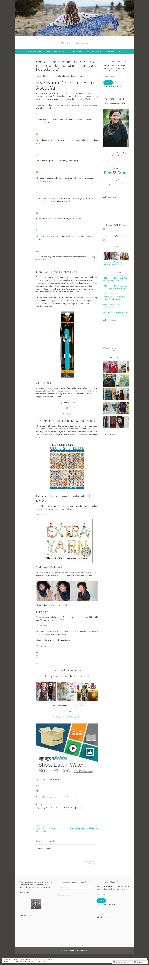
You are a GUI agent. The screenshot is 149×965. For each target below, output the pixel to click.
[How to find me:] (109, 381)
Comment (89, 863)
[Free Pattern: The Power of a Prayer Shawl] (109, 408)
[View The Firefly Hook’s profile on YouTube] (124, 172)
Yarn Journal (77, 51)
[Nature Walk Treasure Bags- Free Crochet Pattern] (122, 367)
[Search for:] (116, 161)
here (69, 414)
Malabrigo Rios (42, 617)
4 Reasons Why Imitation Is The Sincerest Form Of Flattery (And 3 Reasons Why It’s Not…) (114, 296)
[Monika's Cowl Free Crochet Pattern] (122, 422)
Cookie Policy (41, 961)
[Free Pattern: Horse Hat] (122, 408)
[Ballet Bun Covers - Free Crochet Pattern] (109, 367)
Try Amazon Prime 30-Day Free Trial (67, 717)
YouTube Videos (94, 51)
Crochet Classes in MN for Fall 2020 (115, 312)
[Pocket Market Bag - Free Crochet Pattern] (122, 381)
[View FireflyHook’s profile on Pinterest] (120, 172)
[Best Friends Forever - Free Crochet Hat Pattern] (122, 394)
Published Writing (115, 51)
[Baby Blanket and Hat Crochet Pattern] (109, 394)
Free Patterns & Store (56, 51)
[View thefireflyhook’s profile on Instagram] (115, 172)
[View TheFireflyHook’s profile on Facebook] (105, 172)
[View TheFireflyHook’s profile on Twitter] (110, 172)
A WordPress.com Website (74, 950)
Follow (108, 83)
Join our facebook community (66, 797)
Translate (119, 351)
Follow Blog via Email (116, 61)
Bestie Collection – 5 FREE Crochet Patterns (46, 828)
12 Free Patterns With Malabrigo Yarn (84, 827)
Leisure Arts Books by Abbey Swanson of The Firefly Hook (113, 263)
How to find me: (35, 51)
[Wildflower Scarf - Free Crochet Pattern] (109, 422)
